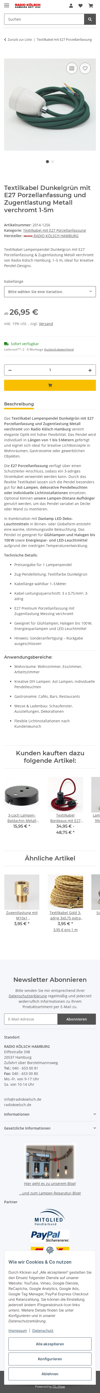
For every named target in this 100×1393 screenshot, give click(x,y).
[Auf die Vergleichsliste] (71, 68)
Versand (46, 323)
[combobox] (50, 291)
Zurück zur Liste (20, 39)
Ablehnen (50, 1374)
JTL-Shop (59, 1386)
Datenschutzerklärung (28, 995)
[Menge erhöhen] (90, 370)
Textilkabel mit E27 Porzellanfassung (54, 230)
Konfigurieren (50, 1359)
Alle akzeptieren (50, 1344)
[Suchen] (90, 19)
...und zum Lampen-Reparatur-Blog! (50, 1193)
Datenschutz (43, 1330)
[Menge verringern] (10, 370)
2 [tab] (52, 161)
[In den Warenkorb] (8, 56)
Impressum (17, 1330)
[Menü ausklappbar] (6, 3)
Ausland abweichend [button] (59, 349)
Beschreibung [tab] (19, 404)
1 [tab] (47, 161)
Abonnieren (76, 1019)
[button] (71, 6)
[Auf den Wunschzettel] (85, 68)
